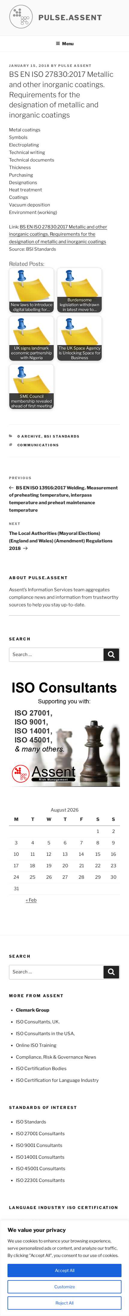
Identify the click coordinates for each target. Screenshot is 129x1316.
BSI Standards (62, 436)
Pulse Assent (75, 66)
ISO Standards (31, 1122)
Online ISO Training (36, 1045)
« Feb (31, 900)
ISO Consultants (33, 1022)
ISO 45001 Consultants (40, 1168)
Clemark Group (32, 1010)
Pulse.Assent (70, 17)
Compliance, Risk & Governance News (56, 1057)
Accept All (64, 1270)
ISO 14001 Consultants (40, 1157)
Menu (68, 43)
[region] (64, 1268)
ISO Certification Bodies (41, 1068)
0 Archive (29, 436)
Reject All (65, 1302)
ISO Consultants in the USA (45, 1033)
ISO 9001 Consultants (39, 1145)
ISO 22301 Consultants (40, 1180)
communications (38, 445)
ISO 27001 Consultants (40, 1133)
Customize (64, 1286)
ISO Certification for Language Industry (57, 1080)
